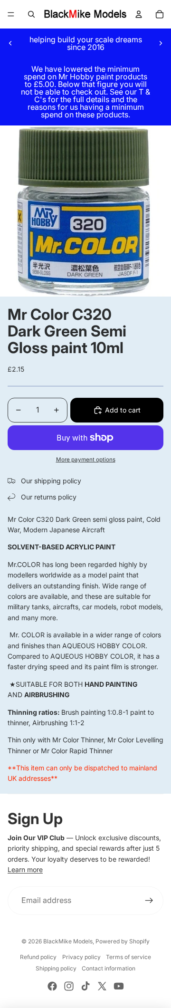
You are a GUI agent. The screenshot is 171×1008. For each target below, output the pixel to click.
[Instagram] (69, 986)
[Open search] (31, 14)
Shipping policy (56, 968)
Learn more (25, 869)
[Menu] (11, 14)
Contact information (108, 968)
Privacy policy (81, 956)
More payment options (85, 459)
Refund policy (38, 956)
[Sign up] (149, 901)
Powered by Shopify (122, 941)
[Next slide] (160, 43)
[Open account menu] (138, 14)
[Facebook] (52, 986)
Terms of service (128, 956)
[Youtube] (118, 986)
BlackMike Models (68, 941)
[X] (102, 986)
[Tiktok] (85, 986)
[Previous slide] (10, 43)
